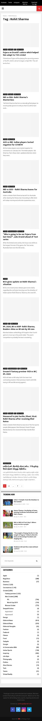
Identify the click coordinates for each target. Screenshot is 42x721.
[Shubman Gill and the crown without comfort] (8, 549)
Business (6, 581)
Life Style (6, 656)
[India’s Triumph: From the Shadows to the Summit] (8, 502)
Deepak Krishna (8, 608)
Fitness (5, 635)
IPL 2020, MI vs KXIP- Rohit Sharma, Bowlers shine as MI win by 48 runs (19, 328)
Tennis (5, 671)
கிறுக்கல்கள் (9, 611)
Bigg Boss (6, 578)
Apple (5, 576)
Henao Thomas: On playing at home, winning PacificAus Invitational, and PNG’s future (25, 512)
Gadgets (6, 641)
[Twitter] (18, 709)
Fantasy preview (12, 231)
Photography (7, 659)
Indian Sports (7, 650)
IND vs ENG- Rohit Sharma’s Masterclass (15, 99)
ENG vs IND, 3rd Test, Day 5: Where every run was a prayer (25, 523)
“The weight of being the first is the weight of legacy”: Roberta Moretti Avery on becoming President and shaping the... (26, 536)
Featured (6, 632)
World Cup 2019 (12, 602)
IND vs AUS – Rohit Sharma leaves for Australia (20, 191)
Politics (5, 662)
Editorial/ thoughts (9, 626)
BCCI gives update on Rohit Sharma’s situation (19, 283)
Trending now (9, 494)
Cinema (5, 584)
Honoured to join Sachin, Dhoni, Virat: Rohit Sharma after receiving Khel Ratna (20, 419)
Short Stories (7, 665)
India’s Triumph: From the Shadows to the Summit (26, 501)
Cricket (5, 49)
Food (5, 638)
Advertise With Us (25, 3)
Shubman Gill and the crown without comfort (26, 548)
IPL (15, 49)
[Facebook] (12, 709)
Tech (4, 668)
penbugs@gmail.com (25, 704)
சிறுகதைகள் (9, 614)
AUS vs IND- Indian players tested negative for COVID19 (18, 143)
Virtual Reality (7, 674)
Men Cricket (20, 49)
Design (5, 617)
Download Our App (34, 3)
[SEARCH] (37, 561)
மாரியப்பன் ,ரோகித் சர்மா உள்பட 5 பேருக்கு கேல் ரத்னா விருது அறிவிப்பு (20, 468)
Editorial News (7, 463)
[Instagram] (24, 709)
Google (5, 644)
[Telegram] (29, 709)
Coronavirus (7, 587)
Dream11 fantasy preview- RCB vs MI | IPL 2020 (20, 373)
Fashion (5, 629)
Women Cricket (10, 605)
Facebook (3, 2)
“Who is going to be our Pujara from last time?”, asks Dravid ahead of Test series (20, 237)
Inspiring (11, 49)
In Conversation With (10, 647)
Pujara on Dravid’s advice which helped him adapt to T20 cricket (21, 54)
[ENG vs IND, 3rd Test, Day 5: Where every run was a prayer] (8, 525)
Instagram (17, 2)
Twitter (10, 2)
